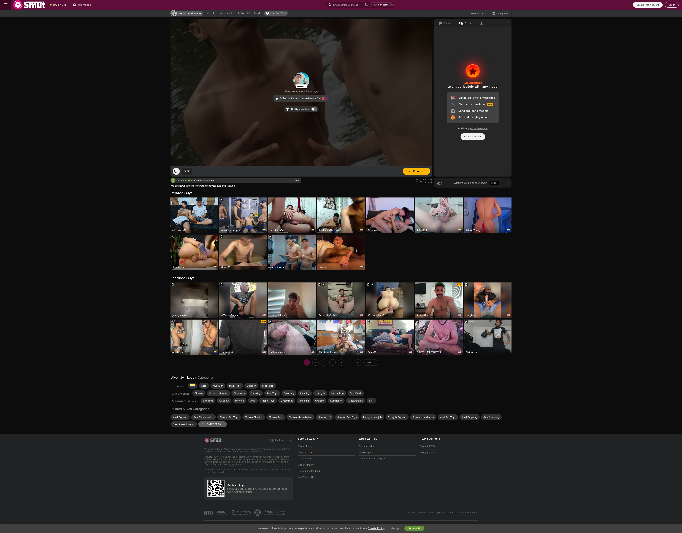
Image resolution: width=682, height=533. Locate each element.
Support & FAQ (427, 446)
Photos (243, 13)
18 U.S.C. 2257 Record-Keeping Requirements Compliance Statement (442, 512)
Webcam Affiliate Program (372, 458)
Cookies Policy (306, 465)
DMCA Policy (305, 458)
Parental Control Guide (309, 471)
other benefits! (479, 128)
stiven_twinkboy (182, 377)
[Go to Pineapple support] (258, 512)
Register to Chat (472, 136)
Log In (672, 5)
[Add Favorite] (176, 171)
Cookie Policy (376, 528)
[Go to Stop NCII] (274, 512)
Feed (257, 13)
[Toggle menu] (5, 5)
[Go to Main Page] (29, 5)
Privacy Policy (305, 446)
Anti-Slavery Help (307, 477)
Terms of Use (305, 452)
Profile (211, 13)
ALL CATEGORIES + (212, 424)
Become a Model (367, 446)
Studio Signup (366, 452)
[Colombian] (192, 386)
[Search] (366, 4)
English (279, 440)
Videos (226, 13)
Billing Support (427, 452)
